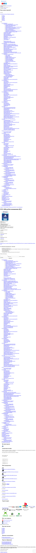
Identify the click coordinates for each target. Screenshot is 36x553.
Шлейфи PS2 (6, 98)
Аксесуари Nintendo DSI (9, 182)
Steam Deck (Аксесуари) (5, 199)
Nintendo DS (6, 177)
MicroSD (7, 146)
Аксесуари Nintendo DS (9, 178)
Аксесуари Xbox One (7, 114)
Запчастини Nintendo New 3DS (10, 409)
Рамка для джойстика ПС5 (10, 29)
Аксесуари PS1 (6, 102)
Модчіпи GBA (6, 189)
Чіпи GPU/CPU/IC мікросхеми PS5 (9, 271)
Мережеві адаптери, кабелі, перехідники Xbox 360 (11, 122)
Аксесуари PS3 (6, 81)
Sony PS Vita (4, 133)
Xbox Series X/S (4, 43)
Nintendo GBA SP (6, 423)
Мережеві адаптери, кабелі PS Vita (9, 136)
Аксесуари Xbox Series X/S (8, 51)
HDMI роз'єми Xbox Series (8, 46)
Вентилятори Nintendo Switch (8, 394)
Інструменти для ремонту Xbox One (9, 118)
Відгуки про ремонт (5, 490)
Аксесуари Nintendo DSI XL (10, 184)
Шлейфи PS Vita (6, 140)
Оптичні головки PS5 (7, 33)
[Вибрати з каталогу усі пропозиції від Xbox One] (19, 516)
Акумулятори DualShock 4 (9, 59)
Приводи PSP (6, 148)
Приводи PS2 (6, 95)
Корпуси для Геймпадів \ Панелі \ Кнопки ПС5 (13, 28)
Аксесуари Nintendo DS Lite (10, 416)
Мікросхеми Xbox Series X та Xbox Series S (10, 285)
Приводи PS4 (6, 64)
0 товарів (5, 8)
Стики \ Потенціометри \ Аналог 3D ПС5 (12, 24)
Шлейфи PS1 (6, 105)
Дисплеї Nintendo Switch (7, 161)
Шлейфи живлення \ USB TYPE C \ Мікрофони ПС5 (13, 263)
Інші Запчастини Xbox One (8, 349)
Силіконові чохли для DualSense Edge (9, 42)
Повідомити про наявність (4, 224)
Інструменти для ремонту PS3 (8, 90)
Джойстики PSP (6, 149)
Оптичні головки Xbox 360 (8, 123)
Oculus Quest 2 (4, 202)
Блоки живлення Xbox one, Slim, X (9, 111)
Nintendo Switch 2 (4, 163)
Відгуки (3, 19)
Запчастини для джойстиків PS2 (9, 97)
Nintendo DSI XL (6, 183)
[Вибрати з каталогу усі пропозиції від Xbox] (5, 516)
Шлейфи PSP (6, 151)
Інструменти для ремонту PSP (8, 154)
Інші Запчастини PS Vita (7, 139)
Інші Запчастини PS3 (7, 86)
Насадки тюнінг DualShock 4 (10, 75)
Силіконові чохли (6, 309)
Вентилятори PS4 (6, 67)
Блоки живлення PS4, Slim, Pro (8, 66)
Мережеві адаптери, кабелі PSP (8, 147)
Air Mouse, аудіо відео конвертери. (7, 196)
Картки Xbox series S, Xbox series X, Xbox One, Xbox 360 (12, 52)
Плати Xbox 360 (6, 363)
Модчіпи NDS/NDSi (7, 185)
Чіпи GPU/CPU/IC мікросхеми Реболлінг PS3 (10, 89)
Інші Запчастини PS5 (7, 38)
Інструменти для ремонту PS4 (8, 306)
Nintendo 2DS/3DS (5, 402)
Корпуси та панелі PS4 (7, 69)
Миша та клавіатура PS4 (7, 71)
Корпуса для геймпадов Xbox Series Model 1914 (11, 45)
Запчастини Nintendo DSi (9, 419)
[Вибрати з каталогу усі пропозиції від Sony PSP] (25, 510)
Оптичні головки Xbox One (8, 110)
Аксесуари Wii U (6, 193)
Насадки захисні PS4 (9, 74)
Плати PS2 (5, 99)
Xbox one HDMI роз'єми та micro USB (9, 108)
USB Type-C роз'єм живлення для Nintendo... (8, 481)
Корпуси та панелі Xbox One (8, 117)
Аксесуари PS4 (6, 70)
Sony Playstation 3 (4, 316)
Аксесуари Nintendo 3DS (9, 167)
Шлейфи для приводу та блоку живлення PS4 (11, 302)
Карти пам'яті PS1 (6, 103)
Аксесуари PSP (6, 380)
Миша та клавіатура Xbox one (8, 352)
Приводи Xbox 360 (7, 359)
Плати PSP (5, 152)
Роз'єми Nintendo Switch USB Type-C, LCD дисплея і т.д (12, 156)
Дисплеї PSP (6, 150)
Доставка (3, 16)
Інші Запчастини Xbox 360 (8, 125)
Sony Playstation (4, 338)
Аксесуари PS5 (6, 39)
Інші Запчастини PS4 (7, 299)
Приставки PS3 (6, 317)
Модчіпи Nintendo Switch (7, 162)
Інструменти (4, 434)
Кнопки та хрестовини (9, 295)
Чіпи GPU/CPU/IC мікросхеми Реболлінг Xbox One (11, 113)
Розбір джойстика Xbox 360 (6, 537)
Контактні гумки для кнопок (10, 58)
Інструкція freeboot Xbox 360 (6, 542)
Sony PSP (3, 142)
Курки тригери (8, 292)
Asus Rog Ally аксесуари (7, 201)
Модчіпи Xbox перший (7, 132)
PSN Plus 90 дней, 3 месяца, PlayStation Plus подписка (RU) (9, 243)
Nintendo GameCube (5, 430)
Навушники (4, 195)
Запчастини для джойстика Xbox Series (10, 44)
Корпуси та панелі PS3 (7, 88)
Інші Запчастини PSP (7, 387)
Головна (3, 15)
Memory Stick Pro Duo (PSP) (10, 145)
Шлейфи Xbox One (7, 345)
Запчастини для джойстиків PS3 (9, 84)
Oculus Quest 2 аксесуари (7, 440)
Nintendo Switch (4, 391)
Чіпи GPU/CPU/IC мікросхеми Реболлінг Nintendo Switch (12, 395)
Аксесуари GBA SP (8, 187)
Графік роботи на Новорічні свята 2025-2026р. (9, 487)
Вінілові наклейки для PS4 (8, 313)
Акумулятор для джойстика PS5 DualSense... (8, 469)
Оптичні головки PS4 (7, 65)
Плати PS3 (5, 324)
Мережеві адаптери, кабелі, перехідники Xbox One (11, 116)
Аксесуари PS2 (6, 93)
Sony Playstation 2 (4, 91)
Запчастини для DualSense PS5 (8, 260)
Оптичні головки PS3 (7, 320)
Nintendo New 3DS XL (7, 173)
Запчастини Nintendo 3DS (9, 168)
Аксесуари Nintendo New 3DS (10, 172)
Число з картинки (22, 256)
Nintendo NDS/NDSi (5, 176)
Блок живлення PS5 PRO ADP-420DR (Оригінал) (9, 475)
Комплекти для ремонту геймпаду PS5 (11, 31)
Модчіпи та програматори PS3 (8, 327)
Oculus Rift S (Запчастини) (6, 205)
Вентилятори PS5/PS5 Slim (8, 35)
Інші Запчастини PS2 (7, 334)
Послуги (3, 18)
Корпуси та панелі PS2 (7, 100)
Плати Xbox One (6, 109)
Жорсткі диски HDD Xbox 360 (8, 121)
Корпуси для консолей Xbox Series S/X (9, 47)
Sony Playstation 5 (4, 23)
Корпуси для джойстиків (9, 60)
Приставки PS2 (6, 92)
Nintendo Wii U (4, 191)
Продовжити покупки (3, 550)
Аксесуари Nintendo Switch (8, 398)
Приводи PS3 (6, 83)
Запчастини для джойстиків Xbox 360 (9, 124)
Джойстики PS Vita (7, 137)
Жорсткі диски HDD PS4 (7, 72)
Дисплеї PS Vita (6, 138)
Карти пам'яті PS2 (6, 94)
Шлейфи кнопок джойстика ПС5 (11, 25)
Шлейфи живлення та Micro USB (11, 57)
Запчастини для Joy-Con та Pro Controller (10, 155)
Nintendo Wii (4, 426)
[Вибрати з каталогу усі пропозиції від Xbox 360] (12, 516)
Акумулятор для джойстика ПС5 (10, 30)
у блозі (7, 484)
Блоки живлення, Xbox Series (8, 49)
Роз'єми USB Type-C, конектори (8, 164)
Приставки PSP (6, 143)
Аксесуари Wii (6, 190)
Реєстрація (9, 5)
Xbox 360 (3, 355)
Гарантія (3, 530)
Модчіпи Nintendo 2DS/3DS (8, 412)
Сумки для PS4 (6, 77)
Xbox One (3, 106)
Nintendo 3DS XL (6, 405)
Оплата (3, 17)
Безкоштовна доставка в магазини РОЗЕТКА (9, 496)
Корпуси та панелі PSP (7, 153)
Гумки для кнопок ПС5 (9, 26)
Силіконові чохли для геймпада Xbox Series (10, 288)
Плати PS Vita (6, 377)
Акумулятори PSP (6, 384)
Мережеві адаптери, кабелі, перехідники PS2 (10, 331)
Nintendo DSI (6, 181)
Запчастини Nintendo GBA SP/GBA (11, 188)
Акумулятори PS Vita (7, 373)
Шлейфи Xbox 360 (6, 362)
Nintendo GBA (4, 186)
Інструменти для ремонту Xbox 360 (9, 129)
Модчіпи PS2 (6, 101)
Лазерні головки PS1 (7, 341)
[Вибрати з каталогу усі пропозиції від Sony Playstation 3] (5, 510)
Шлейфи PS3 (6, 87)
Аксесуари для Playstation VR (8, 76)
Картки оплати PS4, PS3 (13, 207)
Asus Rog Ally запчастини (8, 437)
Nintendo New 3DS (6, 171)
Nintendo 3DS (6, 166)
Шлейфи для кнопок (9, 56)
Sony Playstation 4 (4, 53)
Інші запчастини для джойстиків (10, 61)
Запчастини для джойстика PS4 (8, 54)
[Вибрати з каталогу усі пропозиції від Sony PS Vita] (19, 510)
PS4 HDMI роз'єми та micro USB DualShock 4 (10, 63)
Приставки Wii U (6, 192)
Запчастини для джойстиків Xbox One (9, 107)
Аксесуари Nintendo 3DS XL (10, 169)
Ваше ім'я (9, 256)
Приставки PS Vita (6, 370)
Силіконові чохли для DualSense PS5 (9, 278)
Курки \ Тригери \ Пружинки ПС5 (11, 264)
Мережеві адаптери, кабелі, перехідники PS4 (10, 79)
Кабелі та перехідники (5, 433)
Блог (3, 533)
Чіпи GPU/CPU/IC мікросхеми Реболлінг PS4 (10, 68)
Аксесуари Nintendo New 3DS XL (11, 174)
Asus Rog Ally (4, 200)
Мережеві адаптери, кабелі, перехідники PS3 (10, 82)
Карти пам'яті (6, 144)
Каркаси (7, 62)
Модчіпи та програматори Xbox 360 (9, 366)
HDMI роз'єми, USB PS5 (7, 32)
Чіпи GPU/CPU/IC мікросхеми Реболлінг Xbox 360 (11, 128)
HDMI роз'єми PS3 (6, 85)
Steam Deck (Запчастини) (6, 198)
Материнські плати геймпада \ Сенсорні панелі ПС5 (13, 267)
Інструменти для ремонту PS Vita (9, 141)
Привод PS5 (6, 274)
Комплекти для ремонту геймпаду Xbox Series (11, 281)
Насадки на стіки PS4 (7, 310)
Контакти (3, 20)
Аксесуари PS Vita (6, 134)
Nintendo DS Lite (6, 179)
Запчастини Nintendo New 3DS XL (11, 175)
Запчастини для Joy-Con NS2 (8, 401)
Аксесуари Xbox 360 (7, 120)
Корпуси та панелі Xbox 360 (8, 127)
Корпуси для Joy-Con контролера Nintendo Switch (11, 159)
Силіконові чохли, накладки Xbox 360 (9, 356)
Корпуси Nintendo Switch (7, 160)
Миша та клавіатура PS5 (7, 41)
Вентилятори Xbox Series (7, 50)
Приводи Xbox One (7, 348)
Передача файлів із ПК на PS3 (6, 543)
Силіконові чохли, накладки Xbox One (9, 115)
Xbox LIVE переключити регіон (7, 541)
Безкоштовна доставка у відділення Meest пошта (9, 493)
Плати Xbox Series (6, 48)
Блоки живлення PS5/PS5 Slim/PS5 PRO (10, 37)
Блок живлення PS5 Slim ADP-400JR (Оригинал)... (9, 478)
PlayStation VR (6, 78)
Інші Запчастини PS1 (7, 104)
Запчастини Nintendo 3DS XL (10, 170)
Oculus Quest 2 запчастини (8, 203)
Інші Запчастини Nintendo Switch (9, 157)
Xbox (3, 130)
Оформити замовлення (3, 552)
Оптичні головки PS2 (7, 96)
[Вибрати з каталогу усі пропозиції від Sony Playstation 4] (12, 510)
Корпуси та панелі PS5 (7, 270)
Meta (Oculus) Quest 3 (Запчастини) (7, 441)
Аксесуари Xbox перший (7, 131)
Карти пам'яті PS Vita (7, 135)
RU (2, 6)
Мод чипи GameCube (7, 194)
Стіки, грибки (8, 55)
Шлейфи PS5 (6, 36)
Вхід (7, 5)
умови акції (2, 234)
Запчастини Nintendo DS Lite (10, 180)
